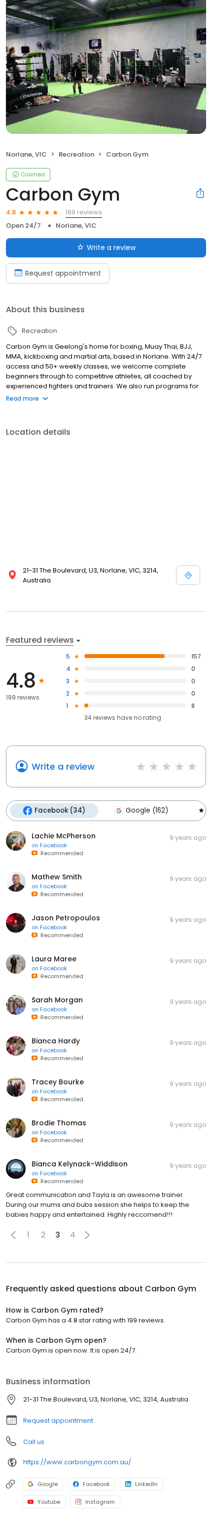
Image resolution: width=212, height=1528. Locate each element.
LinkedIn (146, 1484)
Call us (33, 1441)
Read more (22, 398)
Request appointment (63, 273)
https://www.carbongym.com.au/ (77, 1462)
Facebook (96, 1484)
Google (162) (147, 810)
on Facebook (49, 845)
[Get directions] (188, 575)
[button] (13, 1235)
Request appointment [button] (58, 1420)
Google (47, 1484)
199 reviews (84, 212)
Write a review (111, 247)
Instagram (100, 1502)
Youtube (48, 1502)
